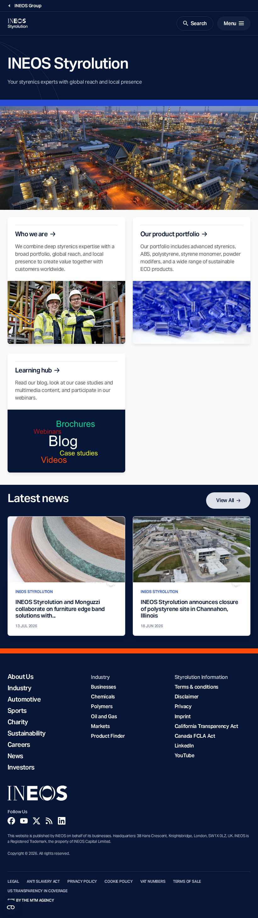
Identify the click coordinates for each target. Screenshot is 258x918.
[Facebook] (11, 821)
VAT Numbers (152, 881)
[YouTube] (24, 821)
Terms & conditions (196, 687)
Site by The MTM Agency (31, 900)
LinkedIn (184, 746)
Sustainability (27, 733)
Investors (21, 767)
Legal (13, 881)
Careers (19, 745)
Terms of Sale (187, 881)
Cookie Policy (118, 881)
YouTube (184, 755)
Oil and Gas (104, 716)
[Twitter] (36, 821)
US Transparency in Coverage (38, 891)
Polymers (101, 706)
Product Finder (108, 736)
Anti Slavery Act (43, 881)
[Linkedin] (61, 821)
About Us (20, 677)
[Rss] (49, 821)
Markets (100, 726)
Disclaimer (187, 697)
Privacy (183, 706)
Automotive (24, 699)
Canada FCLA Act (195, 736)
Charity (18, 722)
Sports (17, 711)
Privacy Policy (82, 881)
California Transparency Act (206, 726)
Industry (19, 688)
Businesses (103, 687)
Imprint (183, 716)
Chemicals (103, 697)
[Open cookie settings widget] (10, 907)
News (15, 756)
